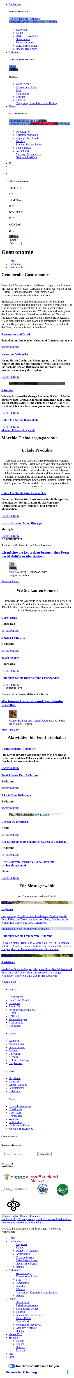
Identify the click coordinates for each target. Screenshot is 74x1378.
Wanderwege (23, 83)
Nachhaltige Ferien (26, 48)
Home (12, 260)
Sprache (13, 239)
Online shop (15, 1122)
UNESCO (14, 1016)
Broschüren (15, 1115)
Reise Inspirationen (27, 45)
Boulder (20, 96)
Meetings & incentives (28, 154)
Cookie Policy (9, 1219)
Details (20, 1266)
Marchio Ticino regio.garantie (18, 430)
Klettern (20, 99)
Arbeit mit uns (63, 1219)
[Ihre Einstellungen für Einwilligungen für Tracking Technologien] (67, 1371)
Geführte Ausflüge (26, 157)
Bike (18, 90)
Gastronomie (23, 39)
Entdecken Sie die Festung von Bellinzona (25, 928)
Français (35, 1216)
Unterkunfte (15, 1109)
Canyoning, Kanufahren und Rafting (36, 103)
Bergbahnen (15, 1063)
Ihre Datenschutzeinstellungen (37, 1366)
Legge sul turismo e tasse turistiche (21, 1222)
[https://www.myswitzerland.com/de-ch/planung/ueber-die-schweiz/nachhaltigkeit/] (62, 1194)
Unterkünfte (22, 131)
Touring (20, 141)
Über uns (49, 1219)
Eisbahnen (14, 1091)
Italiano (5, 1216)
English (15, 1216)
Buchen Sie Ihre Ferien (29, 144)
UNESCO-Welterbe (27, 36)
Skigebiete (14, 1078)
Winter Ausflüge (18, 1084)
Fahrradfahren (17, 1047)
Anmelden (45, 1154)
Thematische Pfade (26, 87)
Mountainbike (16, 1043)
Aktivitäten (15, 52)
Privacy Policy (26, 1219)
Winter (12, 1071)
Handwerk (15, 1025)
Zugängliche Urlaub (27, 138)
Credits (40, 1219)
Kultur (19, 32)
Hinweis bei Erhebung (21, 1372)
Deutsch (24, 1216)
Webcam (13, 1119)
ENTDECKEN (10, 347)
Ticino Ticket (23, 147)
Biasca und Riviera (19, 1000)
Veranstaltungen (25, 42)
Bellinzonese (16, 996)
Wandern (14, 1040)
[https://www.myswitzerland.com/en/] (44, 1180)
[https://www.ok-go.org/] (13, 1212)
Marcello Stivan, (18, 571)
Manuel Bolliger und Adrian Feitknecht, (31, 720)
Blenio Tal (14, 1006)
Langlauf (14, 1081)
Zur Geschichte (10, 581)
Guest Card (22, 150)
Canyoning (15, 1053)
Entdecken (15, 4)
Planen (12, 106)
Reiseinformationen (27, 134)
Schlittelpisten (16, 1087)
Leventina (14, 1003)
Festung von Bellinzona (22, 1009)
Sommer (12, 1034)
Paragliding (22, 93)
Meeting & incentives (21, 1128)
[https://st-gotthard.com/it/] (14, 1194)
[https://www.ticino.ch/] (15, 1180)
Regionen (21, 29)
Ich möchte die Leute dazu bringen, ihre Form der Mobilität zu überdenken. (35, 554)
